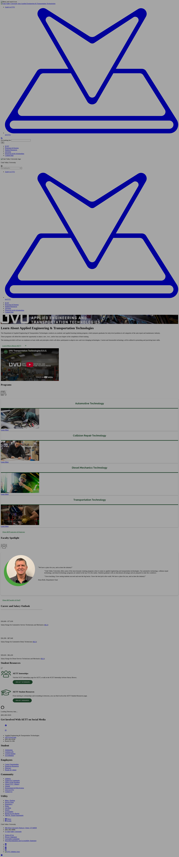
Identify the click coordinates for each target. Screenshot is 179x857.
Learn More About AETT (11, 346)
